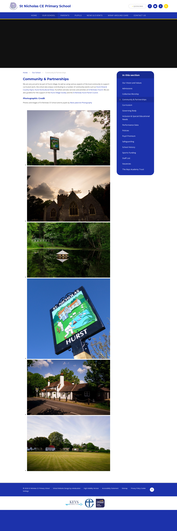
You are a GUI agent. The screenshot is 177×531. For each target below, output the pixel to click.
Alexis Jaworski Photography (81, 103)
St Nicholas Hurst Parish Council (85, 93)
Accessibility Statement (110, 488)
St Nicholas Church (95, 90)
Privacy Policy (136, 488)
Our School (36, 72)
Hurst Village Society (58, 93)
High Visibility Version (91, 488)
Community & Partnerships (55, 72)
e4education (76, 488)
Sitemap (125, 488)
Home (25, 72)
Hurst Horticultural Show (44, 90)
